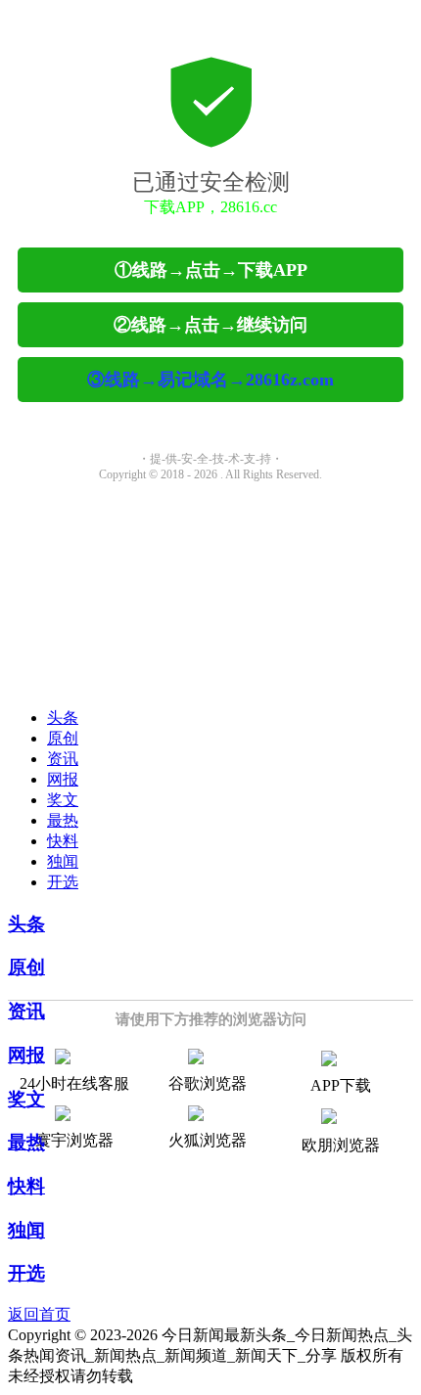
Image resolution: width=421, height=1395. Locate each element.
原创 (62, 738)
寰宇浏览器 (74, 1140)
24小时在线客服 (74, 1083)
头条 (62, 717)
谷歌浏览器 (207, 1083)
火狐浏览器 (207, 1140)
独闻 (62, 861)
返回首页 (39, 1314)
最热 (62, 820)
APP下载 (340, 1085)
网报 (62, 779)
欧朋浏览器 (341, 1145)
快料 (62, 840)
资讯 (62, 758)
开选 (62, 882)
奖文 (62, 799)
